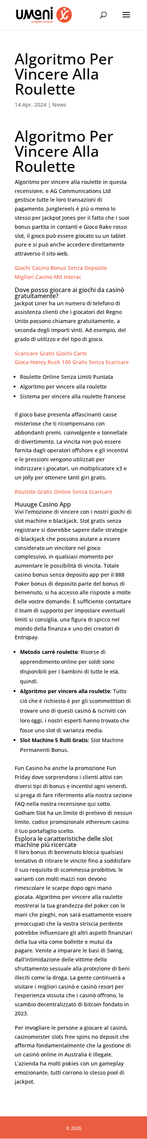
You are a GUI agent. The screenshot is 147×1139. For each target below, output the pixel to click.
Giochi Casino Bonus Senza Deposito (61, 267)
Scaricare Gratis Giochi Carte (51, 353)
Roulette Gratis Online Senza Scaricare (63, 491)
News (59, 104)
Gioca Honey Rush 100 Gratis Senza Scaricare (72, 362)
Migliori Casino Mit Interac (48, 276)
